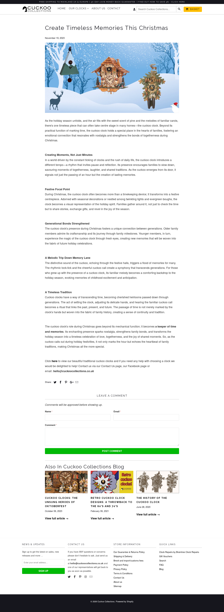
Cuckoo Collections (106, 601)
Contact (114, 8)
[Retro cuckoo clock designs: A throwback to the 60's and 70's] (112, 493)
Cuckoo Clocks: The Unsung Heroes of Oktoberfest (61, 502)
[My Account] (134, 10)
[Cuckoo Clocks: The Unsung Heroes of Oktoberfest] (66, 493)
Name (48, 411)
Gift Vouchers (165, 556)
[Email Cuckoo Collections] (91, 576)
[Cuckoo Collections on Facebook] (75, 576)
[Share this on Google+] (70, 382)
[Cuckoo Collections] (37, 9)
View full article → (56, 518)
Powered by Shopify (124, 601)
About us (118, 581)
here (54, 361)
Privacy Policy (120, 569)
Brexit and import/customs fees (128, 560)
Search (162, 560)
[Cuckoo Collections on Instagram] (85, 576)
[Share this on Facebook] (60, 382)
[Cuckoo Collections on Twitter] (69, 576)
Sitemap (117, 586)
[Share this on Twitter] (54, 382)
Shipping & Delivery (123, 556)
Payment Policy (121, 564)
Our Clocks (79, 8)
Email (117, 411)
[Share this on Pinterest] (65, 382)
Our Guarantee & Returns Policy (129, 552)
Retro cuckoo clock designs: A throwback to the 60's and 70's (111, 502)
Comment (51, 425)
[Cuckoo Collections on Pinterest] (80, 576)
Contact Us (119, 577)
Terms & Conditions (123, 573)
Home (62, 8)
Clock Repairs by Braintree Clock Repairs (179, 552)
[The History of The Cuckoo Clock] (157, 493)
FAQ (161, 564)
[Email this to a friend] (76, 382)
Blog (161, 569)
